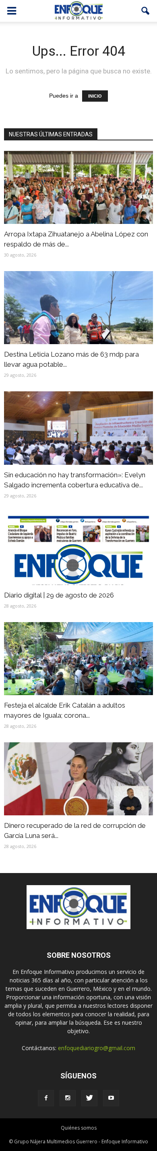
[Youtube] (111, 1098)
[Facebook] (46, 1098)
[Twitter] (89, 1098)
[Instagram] (68, 1098)
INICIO (95, 96)
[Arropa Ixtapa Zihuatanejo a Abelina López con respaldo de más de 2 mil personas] (78, 187)
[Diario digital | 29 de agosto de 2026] (78, 548)
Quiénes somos (79, 1127)
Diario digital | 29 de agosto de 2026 (59, 595)
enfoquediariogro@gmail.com (96, 1048)
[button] (145, 11)
